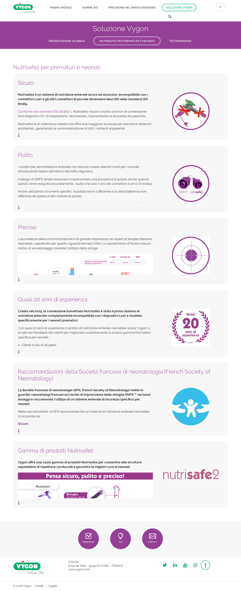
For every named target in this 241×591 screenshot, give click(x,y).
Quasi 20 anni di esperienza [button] (52, 299)
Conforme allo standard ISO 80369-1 (45, 111)
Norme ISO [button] (90, 7)
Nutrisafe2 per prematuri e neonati (127, 41)
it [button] (220, 7)
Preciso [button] (27, 227)
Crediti (39, 586)
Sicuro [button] (26, 83)
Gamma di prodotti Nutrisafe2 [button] (55, 450)
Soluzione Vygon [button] (179, 7)
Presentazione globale (67, 41)
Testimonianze (180, 41)
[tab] (120, 82)
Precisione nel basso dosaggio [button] (132, 7)
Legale (52, 586)
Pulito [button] (25, 155)
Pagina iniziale (61, 7)
